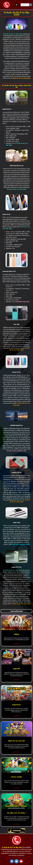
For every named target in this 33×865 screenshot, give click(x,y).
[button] (16, 4)
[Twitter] (16, 861)
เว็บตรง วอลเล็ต (16, 777)
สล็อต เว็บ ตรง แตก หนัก (16, 741)
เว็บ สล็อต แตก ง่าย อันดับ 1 (16, 813)
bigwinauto (16, 705)
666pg (16, 634)
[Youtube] (21, 861)
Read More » (16, 643)
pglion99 (16, 668)
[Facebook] (12, 861)
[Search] (30, 4)
